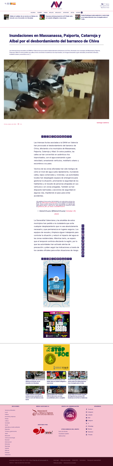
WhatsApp (90, 426)
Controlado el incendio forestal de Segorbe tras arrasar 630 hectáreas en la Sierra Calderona (77, 396)
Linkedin (90, 415)
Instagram (90, 412)
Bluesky (90, 429)
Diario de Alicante (63, 431)
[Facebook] (50, 136)
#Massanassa (46, 202)
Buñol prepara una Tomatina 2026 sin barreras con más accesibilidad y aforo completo (56, 396)
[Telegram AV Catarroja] (56, 308)
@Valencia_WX (42, 206)
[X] (53, 136)
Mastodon (90, 431)
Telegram (90, 420)
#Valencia (53, 202)
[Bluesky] (60, 136)
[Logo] (56, 5)
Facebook (90, 409)
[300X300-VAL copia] (56, 357)
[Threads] (86, 434)
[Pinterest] (68, 136)
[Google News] (42, 136)
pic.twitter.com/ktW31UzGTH (56, 206)
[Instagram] (47, 136)
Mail (89, 417)
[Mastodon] (58, 136)
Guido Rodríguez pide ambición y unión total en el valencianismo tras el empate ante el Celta (95, 17)
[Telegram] (55, 136)
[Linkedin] (63, 136)
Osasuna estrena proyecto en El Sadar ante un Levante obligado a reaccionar (56, 381)
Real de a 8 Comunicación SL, (40, 460)
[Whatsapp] (45, 136)
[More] (70, 136)
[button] (5, 3)
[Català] (11, 3)
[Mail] (86, 417)
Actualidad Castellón (64, 433)
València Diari (62, 436)
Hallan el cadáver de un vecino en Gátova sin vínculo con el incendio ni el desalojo (35, 381)
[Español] (14, 3)
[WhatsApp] (86, 426)
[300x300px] (56, 337)
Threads (90, 434)
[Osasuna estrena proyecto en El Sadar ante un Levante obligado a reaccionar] (42, 17)
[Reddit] (65, 136)
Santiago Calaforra (103, 122)
